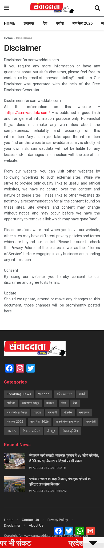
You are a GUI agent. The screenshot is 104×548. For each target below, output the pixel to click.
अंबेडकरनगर (64, 394)
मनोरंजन (84, 412)
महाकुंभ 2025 (15, 421)
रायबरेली (91, 421)
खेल (63, 403)
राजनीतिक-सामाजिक (67, 421)
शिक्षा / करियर (31, 431)
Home (9, 23)
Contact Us (30, 520)
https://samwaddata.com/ (28, 112)
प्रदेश (60, 23)
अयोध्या (11, 403)
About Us (36, 525)
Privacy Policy (57, 520)
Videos (44, 394)
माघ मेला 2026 (83, 23)
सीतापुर (51, 431)
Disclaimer (12, 525)
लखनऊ (29, 23)
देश (45, 23)
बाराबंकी (52, 412)
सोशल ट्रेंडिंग (70, 431)
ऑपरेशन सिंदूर (30, 403)
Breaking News (19, 394)
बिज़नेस (68, 412)
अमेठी (82, 394)
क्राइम (50, 403)
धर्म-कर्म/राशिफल (17, 412)
